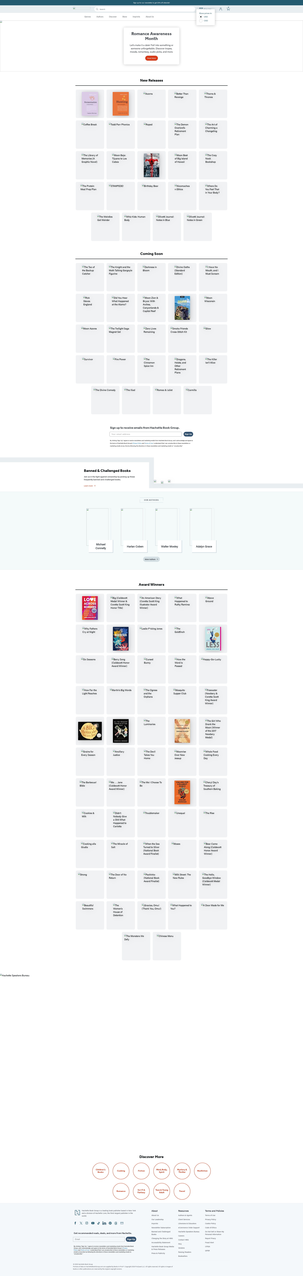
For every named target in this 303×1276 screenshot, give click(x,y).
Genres (87, 16)
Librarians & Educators (187, 1223)
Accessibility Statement (161, 1242)
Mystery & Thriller (182, 1170)
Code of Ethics (210, 1227)
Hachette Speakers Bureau (188, 1231)
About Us (150, 16)
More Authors (150, 559)
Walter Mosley (169, 546)
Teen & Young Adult (161, 1191)
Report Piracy (210, 1238)
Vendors (181, 1248)
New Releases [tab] (151, 80)
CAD (206, 20)
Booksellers (182, 1256)
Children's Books (100, 1170)
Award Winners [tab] (151, 584)
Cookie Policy (210, 1223)
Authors (99, 16)
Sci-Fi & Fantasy (141, 1191)
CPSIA (207, 1246)
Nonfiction (202, 1171)
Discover (113, 16)
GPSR (207, 1250)
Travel (182, 1191)
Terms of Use (210, 1215)
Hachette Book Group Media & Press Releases (163, 1247)
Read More (151, 58)
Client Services (184, 1219)
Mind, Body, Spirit (161, 1170)
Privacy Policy (210, 1219)
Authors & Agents (185, 1215)
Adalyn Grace (204, 546)
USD (206, 16)
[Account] (221, 9)
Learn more (88, 485)
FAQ (180, 1244)
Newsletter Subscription (161, 1227)
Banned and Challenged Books (161, 1232)
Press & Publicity (158, 1253)
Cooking (121, 1171)
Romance (121, 1191)
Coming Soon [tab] (151, 253)
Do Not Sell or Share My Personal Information (214, 1232)
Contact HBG (183, 1239)
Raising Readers (184, 1252)
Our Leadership (158, 1219)
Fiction (141, 1171)
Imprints (136, 16)
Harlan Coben (135, 546)
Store (124, 16)
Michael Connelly (101, 546)
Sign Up (188, 434)
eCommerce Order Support (189, 1227)
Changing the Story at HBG (162, 1238)
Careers (181, 1235)
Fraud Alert (209, 1242)
